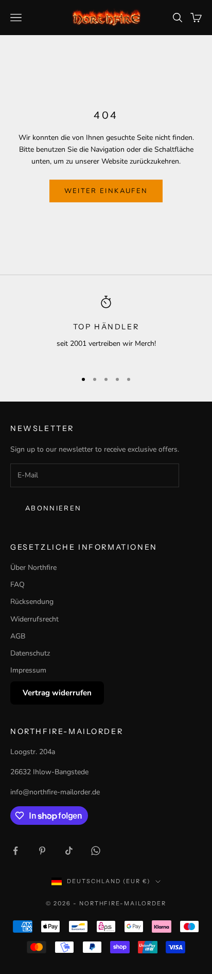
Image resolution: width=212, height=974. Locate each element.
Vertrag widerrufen (57, 693)
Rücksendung (32, 601)
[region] (106, 328)
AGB (17, 636)
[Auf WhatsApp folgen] (96, 850)
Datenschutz (30, 653)
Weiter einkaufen (106, 191)
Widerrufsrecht (34, 619)
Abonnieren (53, 508)
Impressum (28, 670)
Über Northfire (33, 567)
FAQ (17, 584)
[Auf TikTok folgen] (69, 850)
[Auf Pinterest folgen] (42, 850)
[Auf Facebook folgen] (15, 850)
